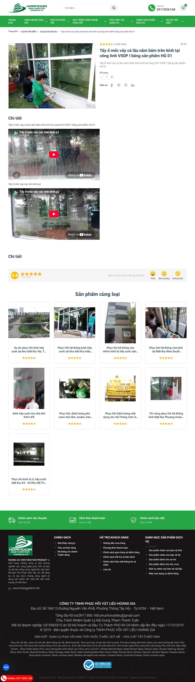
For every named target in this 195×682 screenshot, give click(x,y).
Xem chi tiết (24, 522)
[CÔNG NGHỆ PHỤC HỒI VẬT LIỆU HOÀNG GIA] (27, 7)
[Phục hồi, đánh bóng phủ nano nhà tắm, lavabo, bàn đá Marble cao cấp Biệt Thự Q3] (74, 388)
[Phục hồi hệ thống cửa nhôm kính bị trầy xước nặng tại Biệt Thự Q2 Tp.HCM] (120, 322)
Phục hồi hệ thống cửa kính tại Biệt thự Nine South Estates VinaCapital (166, 349)
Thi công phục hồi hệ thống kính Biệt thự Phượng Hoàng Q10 (166, 415)
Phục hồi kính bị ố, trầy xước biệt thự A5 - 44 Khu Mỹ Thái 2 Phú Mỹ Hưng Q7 (29, 481)
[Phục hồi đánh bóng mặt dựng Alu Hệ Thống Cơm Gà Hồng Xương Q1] (120, 388)
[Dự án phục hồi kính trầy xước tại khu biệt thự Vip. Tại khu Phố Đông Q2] (29, 322)
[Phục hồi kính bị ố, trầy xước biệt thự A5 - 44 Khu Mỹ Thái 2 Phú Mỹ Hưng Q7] (29, 454)
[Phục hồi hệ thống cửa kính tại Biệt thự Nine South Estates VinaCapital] (166, 322)
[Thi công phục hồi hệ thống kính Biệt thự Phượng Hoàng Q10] (166, 388)
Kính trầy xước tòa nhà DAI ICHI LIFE (29, 415)
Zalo (6, 667)
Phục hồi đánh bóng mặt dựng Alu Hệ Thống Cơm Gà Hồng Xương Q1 (120, 415)
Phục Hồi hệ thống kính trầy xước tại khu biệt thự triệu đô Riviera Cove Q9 (75, 349)
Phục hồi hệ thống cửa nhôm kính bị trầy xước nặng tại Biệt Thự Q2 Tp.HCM (120, 349)
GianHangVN (149, 677)
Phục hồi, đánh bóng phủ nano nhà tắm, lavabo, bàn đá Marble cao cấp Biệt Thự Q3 (75, 415)
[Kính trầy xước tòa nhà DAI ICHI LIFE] (29, 388)
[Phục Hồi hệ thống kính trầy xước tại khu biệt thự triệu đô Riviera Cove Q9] (74, 322)
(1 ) (120, 44)
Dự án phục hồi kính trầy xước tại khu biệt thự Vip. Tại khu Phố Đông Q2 (29, 349)
